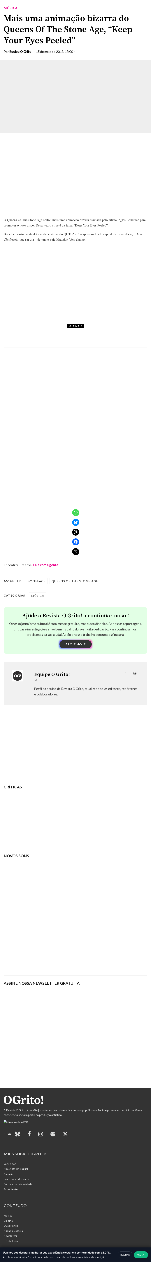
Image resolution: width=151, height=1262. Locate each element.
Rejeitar (125, 1254)
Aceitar (141, 1254)
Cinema (8, 1220)
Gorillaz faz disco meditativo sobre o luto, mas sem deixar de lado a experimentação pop (100, 818)
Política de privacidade (18, 1184)
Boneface (37, 581)
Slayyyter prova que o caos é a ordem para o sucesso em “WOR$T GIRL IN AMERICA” (98, 801)
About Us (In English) (17, 1168)
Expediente (11, 1189)
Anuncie (8, 1174)
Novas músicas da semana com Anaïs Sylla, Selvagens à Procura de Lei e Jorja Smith (86, 339)
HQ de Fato (11, 1241)
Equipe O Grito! (20, 52)
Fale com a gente (45, 565)
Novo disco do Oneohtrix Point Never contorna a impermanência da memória (101, 836)
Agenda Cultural (14, 1230)
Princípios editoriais (16, 1178)
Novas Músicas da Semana (55, 330)
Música (11, 8)
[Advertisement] (75, 748)
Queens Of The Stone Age (75, 581)
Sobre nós (10, 1163)
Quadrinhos (11, 1225)
